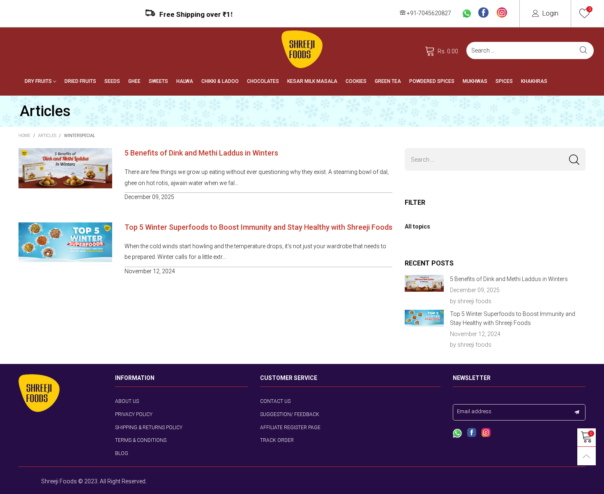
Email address (474, 411)
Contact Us (275, 401)
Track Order (277, 440)
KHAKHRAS (534, 81)
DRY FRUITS (39, 81)
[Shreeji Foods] (302, 49)
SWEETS (158, 81)
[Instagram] (502, 13)
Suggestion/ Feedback (289, 414)
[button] (574, 159)
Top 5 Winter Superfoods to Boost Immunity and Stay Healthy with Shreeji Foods (258, 227)
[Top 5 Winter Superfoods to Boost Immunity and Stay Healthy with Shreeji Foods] (424, 318)
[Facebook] (483, 13)
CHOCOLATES (263, 81)
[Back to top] (586, 456)
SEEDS (112, 81)
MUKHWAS (475, 81)
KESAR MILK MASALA (312, 81)
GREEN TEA (388, 81)
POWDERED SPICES (431, 81)
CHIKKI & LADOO (220, 81)
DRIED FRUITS (80, 81)
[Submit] (583, 50)
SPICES (504, 81)
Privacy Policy (133, 414)
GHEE (134, 81)
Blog (121, 453)
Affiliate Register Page (290, 427)
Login (550, 13)
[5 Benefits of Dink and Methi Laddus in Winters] (424, 283)
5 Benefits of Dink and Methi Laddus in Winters (201, 153)
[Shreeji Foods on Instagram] (486, 433)
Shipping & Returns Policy (148, 427)
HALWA (184, 81)
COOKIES (356, 81)
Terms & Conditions (140, 440)
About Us (127, 401)
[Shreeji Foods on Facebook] (471, 433)
